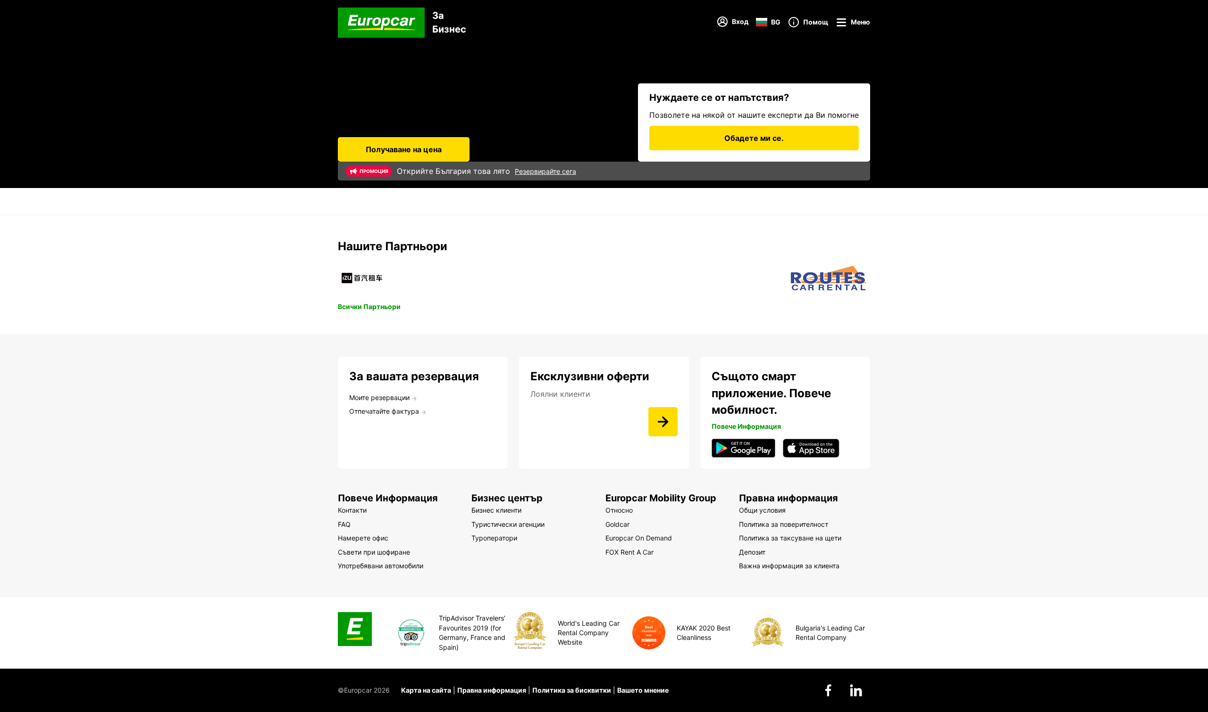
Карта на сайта (426, 690)
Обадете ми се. (754, 138)
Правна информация (491, 690)
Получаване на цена (404, 149)
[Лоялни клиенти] (663, 421)
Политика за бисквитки (571, 690)
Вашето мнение (643, 690)
